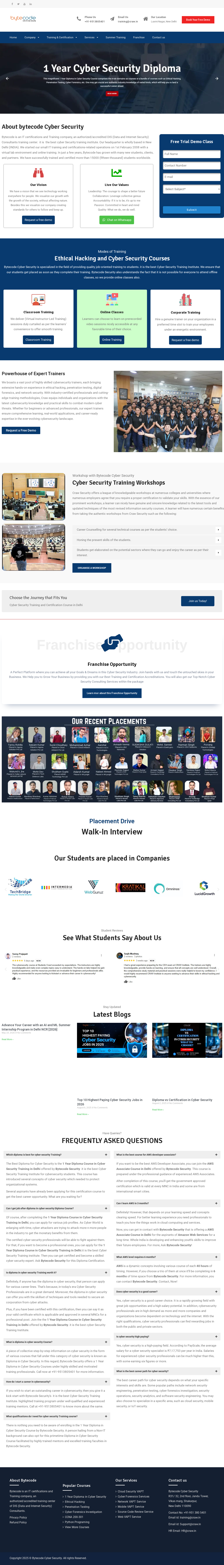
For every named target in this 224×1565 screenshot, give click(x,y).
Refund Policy (18, 1522)
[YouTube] (24, 4)
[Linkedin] (30, 4)
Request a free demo (38, 220)
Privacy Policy (18, 1517)
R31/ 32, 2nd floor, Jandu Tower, (188, 1496)
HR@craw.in (188, 1530)
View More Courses (77, 1527)
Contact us (158, 37)
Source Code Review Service (135, 1511)
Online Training (112, 339)
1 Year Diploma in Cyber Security (85, 1496)
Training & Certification (60, 37)
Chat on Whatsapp (119, 220)
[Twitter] (18, 4)
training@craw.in (128, 22)
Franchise (139, 37)
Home (13, 37)
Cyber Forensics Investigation (83, 1512)
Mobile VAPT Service (131, 1506)
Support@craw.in (190, 1524)
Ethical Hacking (75, 1501)
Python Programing (77, 1522)
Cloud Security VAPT (131, 1491)
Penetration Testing (77, 1507)
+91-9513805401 (95, 22)
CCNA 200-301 (74, 1517)
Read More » (7, 1039)
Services (89, 37)
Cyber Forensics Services (133, 1496)
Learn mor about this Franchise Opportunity (112, 693)
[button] (6, 889)
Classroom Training (38, 339)
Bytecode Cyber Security (183, 1491)
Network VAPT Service (132, 1501)
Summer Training (115, 37)
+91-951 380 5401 (195, 1512)
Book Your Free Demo (198, 19)
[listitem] (185, 324)
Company (30, 37)
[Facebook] (12, 4)
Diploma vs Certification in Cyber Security (182, 1100)
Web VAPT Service (129, 1516)
